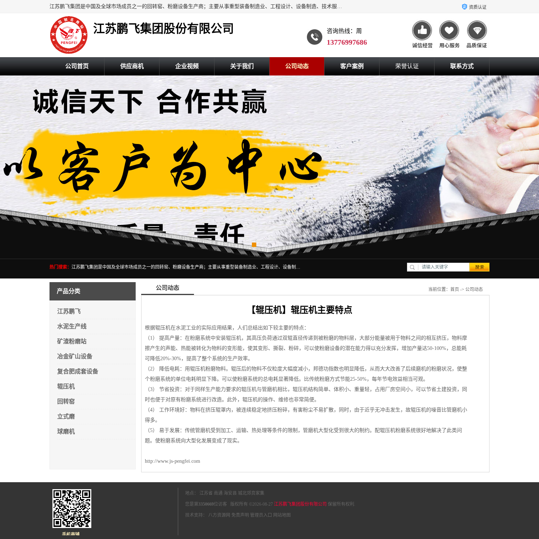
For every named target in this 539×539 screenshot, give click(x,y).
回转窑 (66, 401)
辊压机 (66, 386)
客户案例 (352, 66)
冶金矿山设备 (74, 356)
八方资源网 (219, 515)
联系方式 (462, 66)
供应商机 (132, 66)
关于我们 (242, 66)
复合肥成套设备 (77, 371)
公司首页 (77, 66)
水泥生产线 (72, 326)
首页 (454, 289)
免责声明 (240, 515)
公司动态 (297, 66)
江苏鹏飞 (69, 311)
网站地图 (282, 515)
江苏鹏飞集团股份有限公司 (300, 504)
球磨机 (66, 431)
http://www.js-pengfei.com (172, 461)
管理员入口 (261, 515)
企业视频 (187, 66)
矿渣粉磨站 (72, 341)
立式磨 (66, 416)
